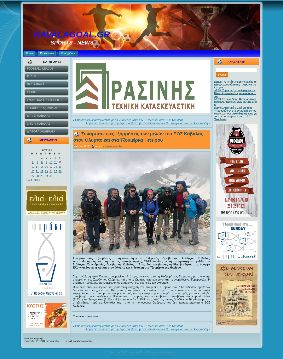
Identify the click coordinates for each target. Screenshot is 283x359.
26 (60, 171)
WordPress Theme (145, 352)
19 (60, 166)
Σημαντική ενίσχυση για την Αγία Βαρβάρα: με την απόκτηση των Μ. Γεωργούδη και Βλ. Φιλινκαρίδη (147, 123)
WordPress (126, 352)
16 (46, 166)
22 (41, 171)
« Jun (29, 179)
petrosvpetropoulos (112, 146)
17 (51, 166)
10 (51, 162)
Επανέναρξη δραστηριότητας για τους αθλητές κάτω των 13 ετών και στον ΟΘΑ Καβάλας (129, 120)
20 (32, 171)
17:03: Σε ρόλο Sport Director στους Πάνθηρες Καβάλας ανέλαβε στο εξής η (235, 102)
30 (46, 176)
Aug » (37, 179)
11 (55, 162)
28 (37, 176)
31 (51, 176)
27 (32, 176)
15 (41, 166)
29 (41, 176)
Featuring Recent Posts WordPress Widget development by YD (141, 356)
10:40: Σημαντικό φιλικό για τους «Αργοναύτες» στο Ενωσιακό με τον (235, 109)
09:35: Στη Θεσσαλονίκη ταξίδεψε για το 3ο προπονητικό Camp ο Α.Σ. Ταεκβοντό (235, 116)
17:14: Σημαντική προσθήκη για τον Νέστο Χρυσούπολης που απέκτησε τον (235, 93)
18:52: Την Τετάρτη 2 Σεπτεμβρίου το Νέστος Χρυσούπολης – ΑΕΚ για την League (235, 84)
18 (55, 166)
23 (46, 171)
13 (32, 166)
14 (37, 166)
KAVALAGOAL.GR (72, 34)
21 (37, 171)
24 (51, 171)
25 (55, 171)
